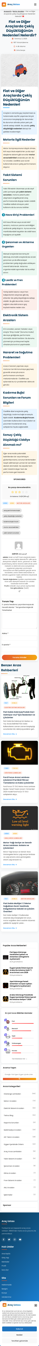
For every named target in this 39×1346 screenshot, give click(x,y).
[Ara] (19, 1079)
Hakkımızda (6, 1284)
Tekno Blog (20, 1115)
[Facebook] (4, 1239)
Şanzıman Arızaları (20, 1166)
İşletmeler (20, 1194)
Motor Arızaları (18, 11)
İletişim (5, 1289)
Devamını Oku (9, 734)
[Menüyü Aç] (35, 4)
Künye (4, 1293)
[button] (36, 1305)
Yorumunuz (7, 610)
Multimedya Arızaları (20, 1130)
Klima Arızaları (20, 1173)
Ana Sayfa (6, 1253)
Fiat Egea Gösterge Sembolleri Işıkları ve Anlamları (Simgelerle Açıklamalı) (19, 955)
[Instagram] (15, 1239)
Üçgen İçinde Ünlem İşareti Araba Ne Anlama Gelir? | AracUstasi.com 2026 (21, 970)
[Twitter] (9, 1239)
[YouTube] (20, 1239)
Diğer (5, 503)
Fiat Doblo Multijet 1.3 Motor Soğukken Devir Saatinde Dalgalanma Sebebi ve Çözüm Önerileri (18, 907)
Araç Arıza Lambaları (20, 1151)
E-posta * (6, 644)
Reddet (19, 1335)
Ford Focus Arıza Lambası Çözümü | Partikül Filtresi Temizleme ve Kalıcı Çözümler (18, 780)
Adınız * (5, 633)
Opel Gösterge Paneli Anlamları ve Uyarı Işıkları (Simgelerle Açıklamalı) (21, 983)
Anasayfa (7, 11)
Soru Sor (5, 1270)
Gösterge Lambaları (20, 1094)
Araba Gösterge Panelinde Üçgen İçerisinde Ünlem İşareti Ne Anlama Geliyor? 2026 (23, 997)
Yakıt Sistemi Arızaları (20, 1158)
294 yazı (22, 554)
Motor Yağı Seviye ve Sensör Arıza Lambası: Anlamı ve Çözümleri (17, 845)
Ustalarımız (6, 1297)
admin (15, 554)
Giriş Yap (5, 1257)
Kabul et (19, 1329)
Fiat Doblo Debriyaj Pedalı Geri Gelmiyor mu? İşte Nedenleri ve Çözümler (19, 715)
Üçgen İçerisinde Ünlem (20, 1144)
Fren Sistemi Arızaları (20, 1180)
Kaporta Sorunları (20, 1122)
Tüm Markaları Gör (18, 1059)
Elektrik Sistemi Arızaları (20, 1108)
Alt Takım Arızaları (20, 1137)
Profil (4, 1266)
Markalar (5, 1262)
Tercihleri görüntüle (19, 1341)
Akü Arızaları (20, 1187)
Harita (4, 1301)
